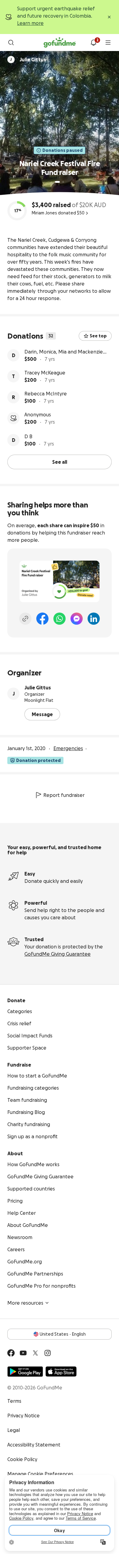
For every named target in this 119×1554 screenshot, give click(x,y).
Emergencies (68, 748)
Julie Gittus (37, 687)
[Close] (109, 17)
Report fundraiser (64, 795)
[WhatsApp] (59, 618)
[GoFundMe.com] (60, 42)
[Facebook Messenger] (76, 618)
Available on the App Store (61, 1371)
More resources (25, 1303)
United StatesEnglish (63, 1334)
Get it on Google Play (25, 1371)
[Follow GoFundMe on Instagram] (47, 1353)
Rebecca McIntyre (45, 393)
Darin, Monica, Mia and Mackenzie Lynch (63, 352)
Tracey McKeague (44, 372)
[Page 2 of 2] (63, 182)
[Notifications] (93, 42)
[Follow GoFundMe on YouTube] (23, 1353)
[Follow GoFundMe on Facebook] (11, 1353)
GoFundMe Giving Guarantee (57, 954)
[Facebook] (42, 618)
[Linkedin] (94, 618)
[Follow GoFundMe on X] (35, 1353)
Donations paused (62, 150)
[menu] (108, 42)
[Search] (11, 42)
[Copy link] (25, 618)
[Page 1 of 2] (57, 182)
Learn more (30, 23)
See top (98, 335)
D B (28, 436)
